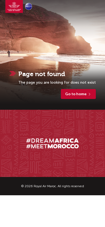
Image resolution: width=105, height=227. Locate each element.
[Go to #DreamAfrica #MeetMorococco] (52, 143)
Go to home (75, 94)
